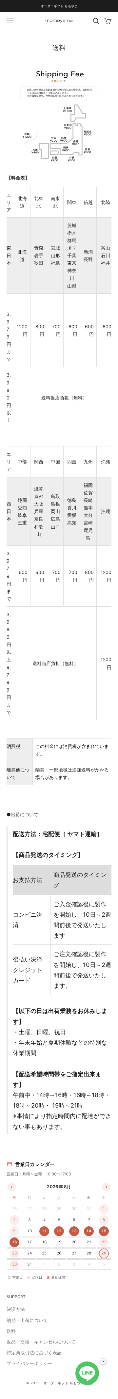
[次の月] (106, 1187)
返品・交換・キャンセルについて (41, 1342)
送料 (11, 1331)
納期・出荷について (27, 1320)
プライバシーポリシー (29, 1363)
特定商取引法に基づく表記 (34, 1352)
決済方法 (16, 1309)
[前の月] (11, 1187)
